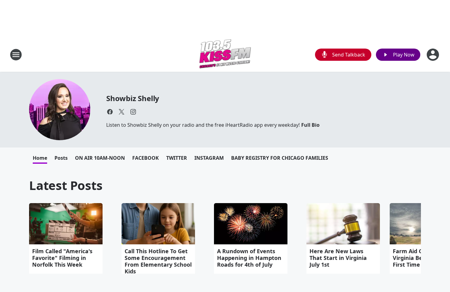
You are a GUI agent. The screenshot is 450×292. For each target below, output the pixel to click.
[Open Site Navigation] (16, 55)
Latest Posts (66, 185)
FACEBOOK (145, 158)
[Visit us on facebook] (110, 111)
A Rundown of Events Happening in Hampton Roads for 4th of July (249, 258)
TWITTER (176, 158)
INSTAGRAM (209, 158)
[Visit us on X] (121, 111)
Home (40, 158)
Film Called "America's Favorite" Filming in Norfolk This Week (62, 258)
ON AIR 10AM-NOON (100, 158)
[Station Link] (225, 54)
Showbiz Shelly (132, 98)
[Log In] (433, 55)
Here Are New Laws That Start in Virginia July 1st (338, 258)
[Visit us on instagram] (133, 111)
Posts (61, 158)
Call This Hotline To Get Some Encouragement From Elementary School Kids (158, 261)
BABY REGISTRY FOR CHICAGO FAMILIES (279, 158)
